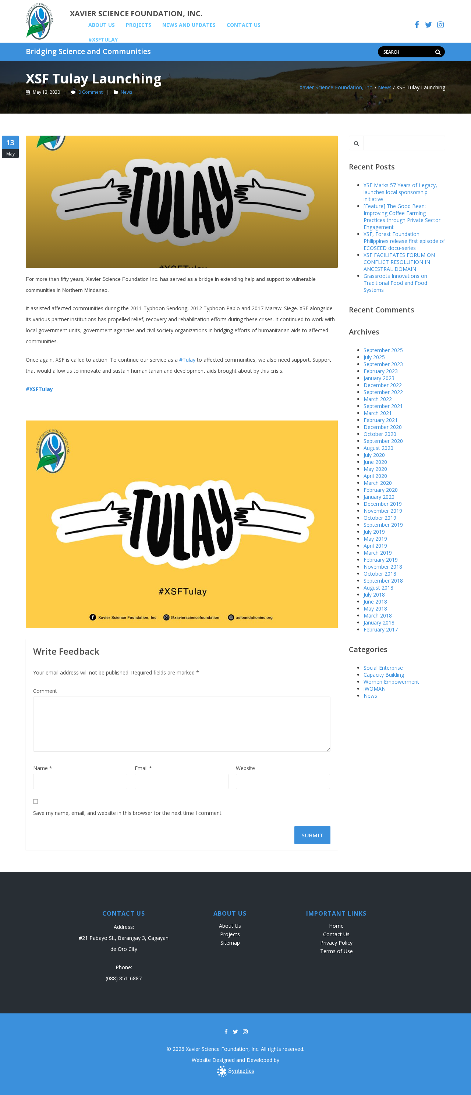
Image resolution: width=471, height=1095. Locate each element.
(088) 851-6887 (124, 978)
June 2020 (375, 461)
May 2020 (375, 468)
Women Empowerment (391, 681)
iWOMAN (375, 688)
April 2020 (375, 475)
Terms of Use (336, 951)
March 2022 (378, 399)
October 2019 (380, 517)
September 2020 (383, 440)
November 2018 (383, 566)
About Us (101, 24)
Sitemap (230, 942)
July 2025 (374, 357)
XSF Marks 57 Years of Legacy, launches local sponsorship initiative (400, 192)
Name (42, 768)
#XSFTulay (103, 39)
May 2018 (375, 608)
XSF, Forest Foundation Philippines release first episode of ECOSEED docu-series (404, 240)
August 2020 (378, 447)
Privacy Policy (336, 942)
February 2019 (381, 559)
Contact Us (244, 24)
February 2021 (381, 419)
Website (245, 768)
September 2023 (383, 364)
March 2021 (378, 412)
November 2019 (383, 510)
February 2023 (381, 371)
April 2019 (375, 545)
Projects (138, 24)
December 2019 (383, 503)
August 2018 (378, 587)
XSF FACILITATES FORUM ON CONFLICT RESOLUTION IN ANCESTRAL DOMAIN (399, 261)
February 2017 (381, 629)
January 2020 (379, 496)
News (126, 92)
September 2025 (383, 350)
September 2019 (383, 524)
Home (336, 925)
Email (143, 768)
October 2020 (380, 433)
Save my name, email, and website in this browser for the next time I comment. (128, 812)
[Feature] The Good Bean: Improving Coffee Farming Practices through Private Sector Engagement (402, 216)
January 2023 (379, 378)
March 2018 (378, 615)
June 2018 (375, 601)
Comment (45, 690)
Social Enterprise (383, 667)
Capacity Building (384, 674)
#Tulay (187, 359)
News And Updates (189, 24)
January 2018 (379, 622)
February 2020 (381, 489)
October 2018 (380, 573)
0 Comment (90, 92)
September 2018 (383, 580)
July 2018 (374, 594)
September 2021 (383, 405)
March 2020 (378, 482)
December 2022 (383, 385)
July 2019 (374, 531)
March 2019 (378, 552)
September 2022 (383, 392)
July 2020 (374, 454)
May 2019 (375, 538)
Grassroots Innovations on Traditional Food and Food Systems (395, 282)
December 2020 (383, 426)
